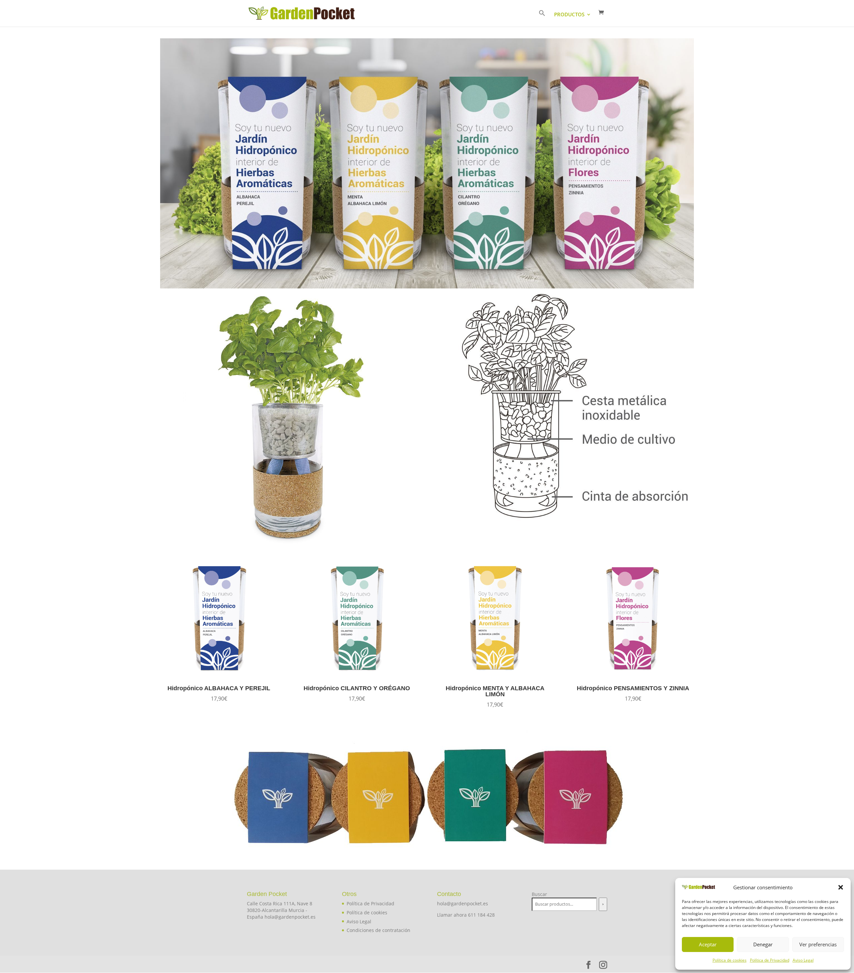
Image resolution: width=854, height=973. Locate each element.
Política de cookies (730, 960)
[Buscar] (603, 904)
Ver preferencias (818, 944)
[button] (840, 887)
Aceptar (708, 944)
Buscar (539, 894)
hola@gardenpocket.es (462, 903)
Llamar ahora (452, 915)
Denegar (763, 944)
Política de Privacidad (769, 960)
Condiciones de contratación (378, 930)
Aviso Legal (803, 960)
